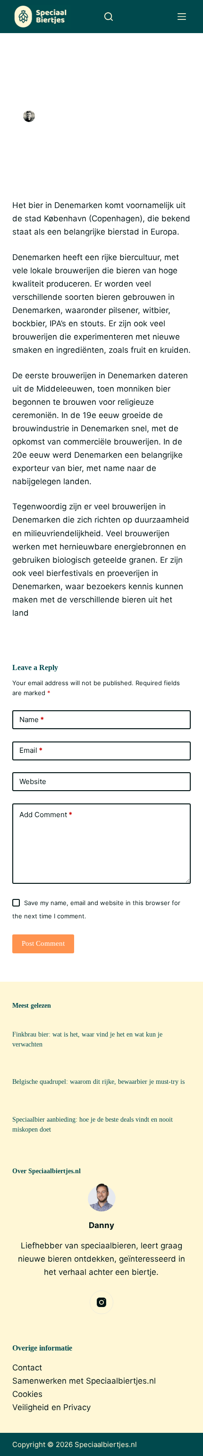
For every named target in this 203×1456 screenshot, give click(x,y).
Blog (171, 116)
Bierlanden (143, 116)
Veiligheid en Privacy (51, 1407)
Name (31, 719)
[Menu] (182, 17)
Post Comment (43, 943)
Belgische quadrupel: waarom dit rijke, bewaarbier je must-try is (98, 1081)
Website (32, 781)
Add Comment (45, 814)
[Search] (108, 16)
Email (30, 750)
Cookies (27, 1394)
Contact (27, 1367)
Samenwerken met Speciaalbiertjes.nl (84, 1381)
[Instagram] (101, 1302)
